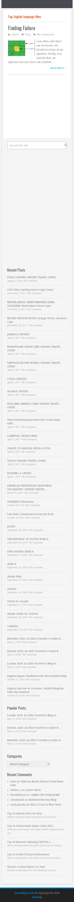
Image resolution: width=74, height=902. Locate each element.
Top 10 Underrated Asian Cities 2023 (30, 825)
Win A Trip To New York (45, 804)
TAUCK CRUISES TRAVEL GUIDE (26, 460)
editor (15, 34)
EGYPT (11, 526)
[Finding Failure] (21, 47)
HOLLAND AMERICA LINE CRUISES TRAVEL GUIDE (33, 405)
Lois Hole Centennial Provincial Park (30, 514)
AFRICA (11, 563)
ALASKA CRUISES (17, 391)
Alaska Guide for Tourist (22, 613)
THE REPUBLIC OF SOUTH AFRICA (27, 539)
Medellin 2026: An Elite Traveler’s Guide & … (35, 638)
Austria (12, 588)
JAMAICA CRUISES (18, 334)
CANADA (12, 626)
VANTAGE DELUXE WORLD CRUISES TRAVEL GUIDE (34, 364)
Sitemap (37, 897)
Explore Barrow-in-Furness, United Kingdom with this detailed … (35, 690)
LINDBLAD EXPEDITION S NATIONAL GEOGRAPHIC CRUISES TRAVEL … (29, 487)
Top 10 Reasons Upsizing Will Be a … (30, 841)
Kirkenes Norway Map (42, 799)
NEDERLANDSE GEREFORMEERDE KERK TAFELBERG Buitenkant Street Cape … (31, 304)
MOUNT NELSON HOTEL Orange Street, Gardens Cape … (37, 320)
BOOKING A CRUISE (19, 473)
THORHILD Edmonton (20, 501)
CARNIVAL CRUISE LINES (22, 435)
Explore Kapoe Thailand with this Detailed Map (37, 676)
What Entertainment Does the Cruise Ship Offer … (33, 421)
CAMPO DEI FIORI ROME (45, 794)
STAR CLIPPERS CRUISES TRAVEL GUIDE (31, 277)
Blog (28, 34)
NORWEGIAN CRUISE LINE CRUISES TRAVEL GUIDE (34, 348)
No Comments (45, 34)
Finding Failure (21, 28)
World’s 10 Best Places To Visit (26, 866)
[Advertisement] (37, 110)
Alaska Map (14, 576)
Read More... (58, 68)
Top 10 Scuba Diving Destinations (28, 854)
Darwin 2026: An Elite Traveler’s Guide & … (34, 651)
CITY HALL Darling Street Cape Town (30, 289)
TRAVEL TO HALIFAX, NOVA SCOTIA (28, 448)
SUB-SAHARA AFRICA (20, 551)
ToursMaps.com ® (25, 893)
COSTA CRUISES (16, 378)
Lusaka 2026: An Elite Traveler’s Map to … (33, 663)
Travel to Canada (17, 601)
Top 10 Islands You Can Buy (24, 813)
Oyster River (33, 790)
